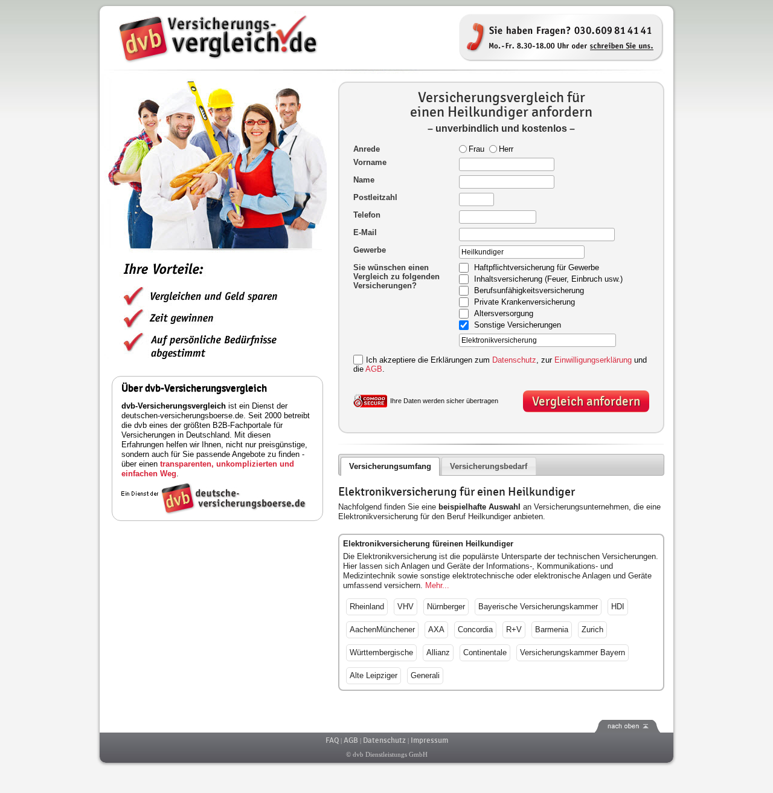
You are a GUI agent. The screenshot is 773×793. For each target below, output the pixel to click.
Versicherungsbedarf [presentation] (488, 466)
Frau (476, 149)
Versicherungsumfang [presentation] (390, 466)
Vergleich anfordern (586, 402)
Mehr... (437, 585)
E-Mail (365, 232)
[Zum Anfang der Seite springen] (386, 726)
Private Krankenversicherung (524, 302)
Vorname (369, 162)
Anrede (366, 149)
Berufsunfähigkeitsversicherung (529, 291)
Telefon (366, 214)
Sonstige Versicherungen (517, 325)
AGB (373, 369)
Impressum (429, 740)
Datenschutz (514, 359)
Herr (506, 149)
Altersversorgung (503, 314)
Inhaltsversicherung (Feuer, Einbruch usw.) (548, 279)
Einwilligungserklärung (593, 359)
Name (363, 179)
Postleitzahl (375, 197)
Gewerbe (369, 249)
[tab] (390, 466)
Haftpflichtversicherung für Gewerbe (536, 268)
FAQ (332, 740)
